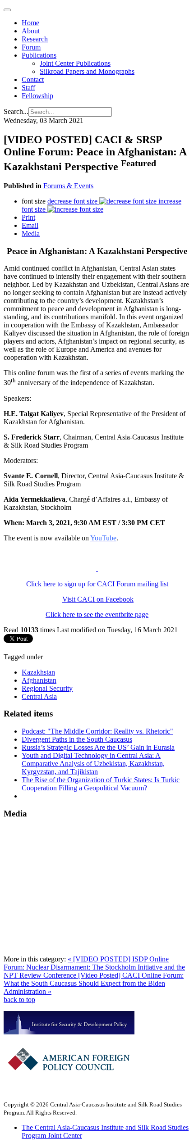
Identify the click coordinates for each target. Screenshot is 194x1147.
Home (30, 23)
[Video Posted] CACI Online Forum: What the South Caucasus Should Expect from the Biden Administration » (94, 983)
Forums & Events (68, 186)
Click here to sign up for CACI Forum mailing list (97, 584)
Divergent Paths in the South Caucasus (77, 739)
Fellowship (37, 96)
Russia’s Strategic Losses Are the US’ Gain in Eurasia (98, 747)
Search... (16, 111)
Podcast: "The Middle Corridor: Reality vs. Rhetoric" (97, 731)
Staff (28, 87)
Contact (33, 79)
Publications (39, 55)
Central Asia (39, 696)
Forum (31, 47)
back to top (19, 999)
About (31, 31)
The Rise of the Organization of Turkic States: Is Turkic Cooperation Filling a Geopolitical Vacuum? (101, 784)
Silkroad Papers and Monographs (87, 71)
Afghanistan (39, 680)
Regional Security (47, 688)
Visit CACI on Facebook (98, 599)
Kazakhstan (38, 672)
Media (31, 233)
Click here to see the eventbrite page (97, 614)
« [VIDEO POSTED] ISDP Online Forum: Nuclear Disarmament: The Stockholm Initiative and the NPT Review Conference (94, 967)
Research (35, 39)
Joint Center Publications (75, 63)
